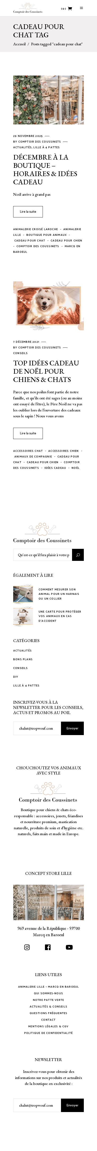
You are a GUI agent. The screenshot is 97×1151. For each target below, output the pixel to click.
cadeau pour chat (29, 240)
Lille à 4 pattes (46, 147)
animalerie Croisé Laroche (35, 229)
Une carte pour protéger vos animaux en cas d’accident (60, 616)
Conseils (20, 353)
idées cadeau (55, 468)
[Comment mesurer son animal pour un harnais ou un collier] (23, 594)
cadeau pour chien (66, 240)
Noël (76, 468)
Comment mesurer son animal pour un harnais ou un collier (59, 594)
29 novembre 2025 (28, 136)
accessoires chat (28, 451)
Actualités (22, 147)
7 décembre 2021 (26, 342)
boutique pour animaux (46, 235)
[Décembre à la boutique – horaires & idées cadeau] (48, 100)
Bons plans (23, 659)
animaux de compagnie (33, 456)
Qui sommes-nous (48, 993)
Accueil (19, 44)
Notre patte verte (48, 1000)
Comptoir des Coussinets (40, 142)
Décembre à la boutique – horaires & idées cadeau (45, 169)
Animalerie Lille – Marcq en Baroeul (48, 987)
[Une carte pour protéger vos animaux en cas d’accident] (23, 616)
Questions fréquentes (49, 1013)
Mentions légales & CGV (48, 1026)
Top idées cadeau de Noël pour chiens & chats (46, 371)
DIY (15, 677)
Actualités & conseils (48, 1006)
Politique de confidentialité (48, 1033)
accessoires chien (63, 451)
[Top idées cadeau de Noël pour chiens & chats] (48, 305)
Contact (48, 1020)
